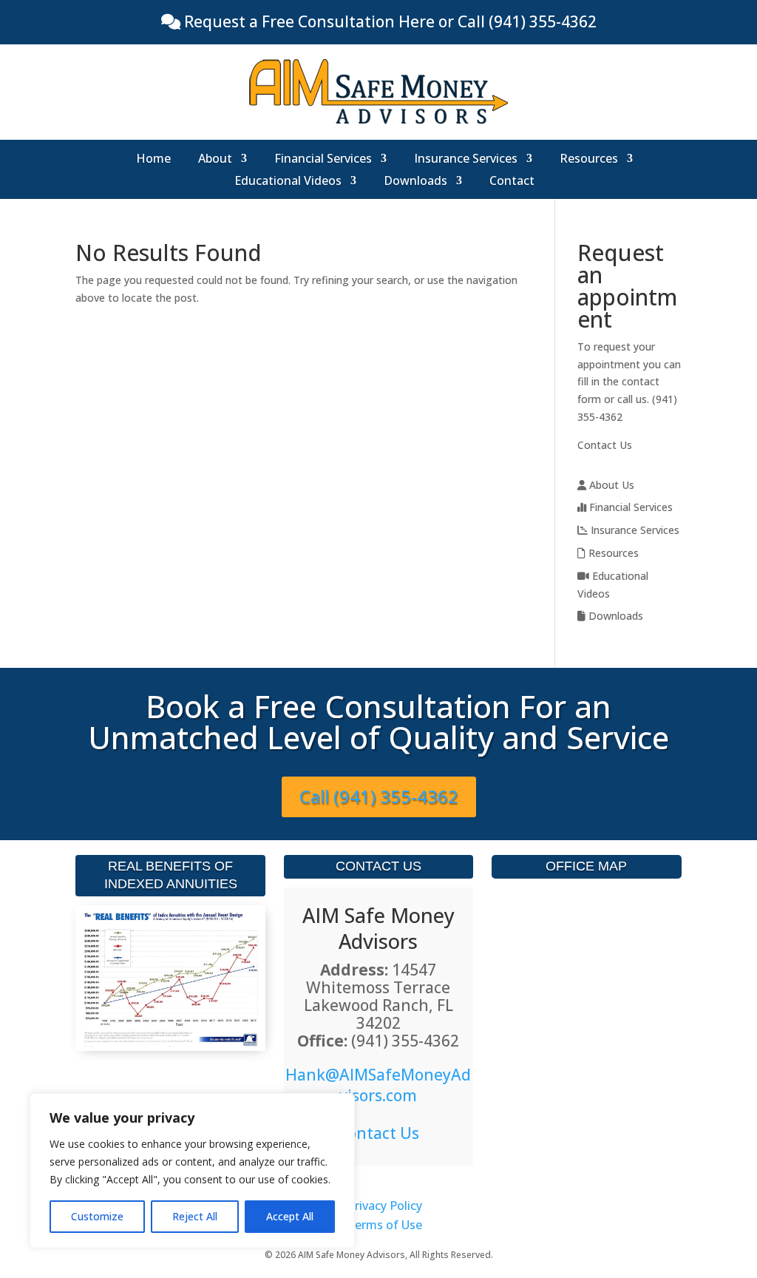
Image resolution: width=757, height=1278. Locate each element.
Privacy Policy (384, 1205)
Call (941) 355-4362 (378, 796)
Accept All (289, 1216)
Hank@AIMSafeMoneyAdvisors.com (378, 1084)
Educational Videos (288, 182)
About (215, 159)
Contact (511, 182)
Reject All (194, 1216)
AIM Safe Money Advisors (378, 928)
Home (153, 159)
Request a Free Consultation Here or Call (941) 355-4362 (388, 21)
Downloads (415, 182)
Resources (589, 159)
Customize (97, 1216)
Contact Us (604, 445)
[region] (192, 1170)
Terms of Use (384, 1225)
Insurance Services (465, 159)
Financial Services (323, 159)
